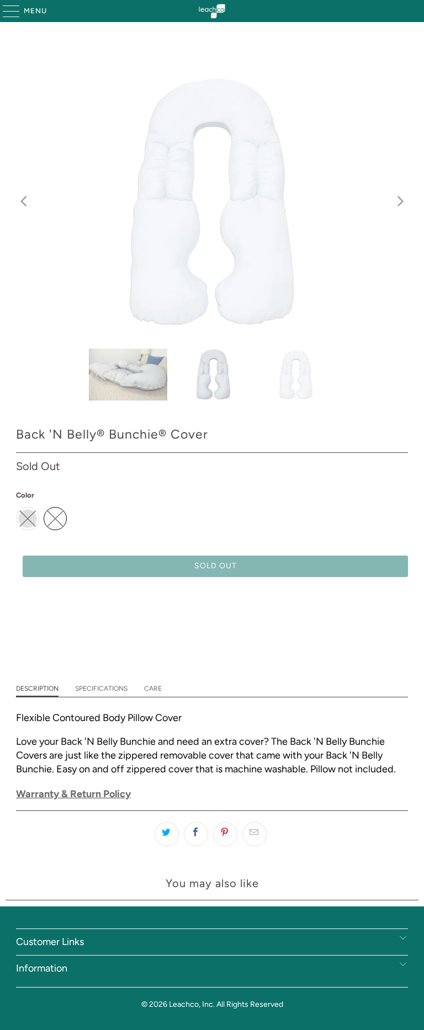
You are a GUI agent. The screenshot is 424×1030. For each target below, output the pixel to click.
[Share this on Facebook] (196, 834)
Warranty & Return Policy (73, 794)
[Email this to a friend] (254, 834)
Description (37, 688)
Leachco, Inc (191, 1004)
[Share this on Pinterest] (225, 834)
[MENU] (6, 11)
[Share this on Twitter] (167, 834)
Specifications (101, 688)
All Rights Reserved (249, 1004)
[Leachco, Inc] (212, 11)
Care (153, 688)
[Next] (400, 201)
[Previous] (24, 201)
